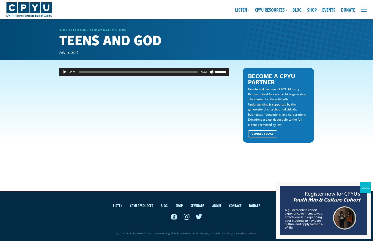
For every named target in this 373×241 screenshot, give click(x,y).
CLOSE (365, 187)
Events (328, 9)
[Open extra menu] (364, 10)
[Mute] (211, 72)
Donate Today (262, 134)
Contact (235, 205)
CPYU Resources (270, 9)
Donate (348, 9)
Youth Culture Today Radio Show (92, 30)
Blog (297, 9)
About (216, 205)
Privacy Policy (249, 233)
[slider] (221, 72)
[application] (144, 72)
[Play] (65, 72)
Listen (241, 9)
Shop (312, 9)
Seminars (197, 205)
